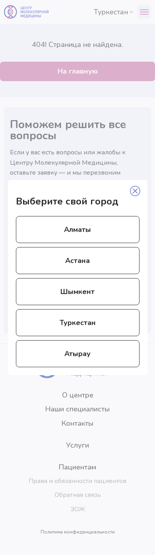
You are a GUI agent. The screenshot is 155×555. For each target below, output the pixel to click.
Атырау (77, 353)
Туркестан (78, 322)
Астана (77, 260)
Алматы (77, 229)
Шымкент (77, 291)
